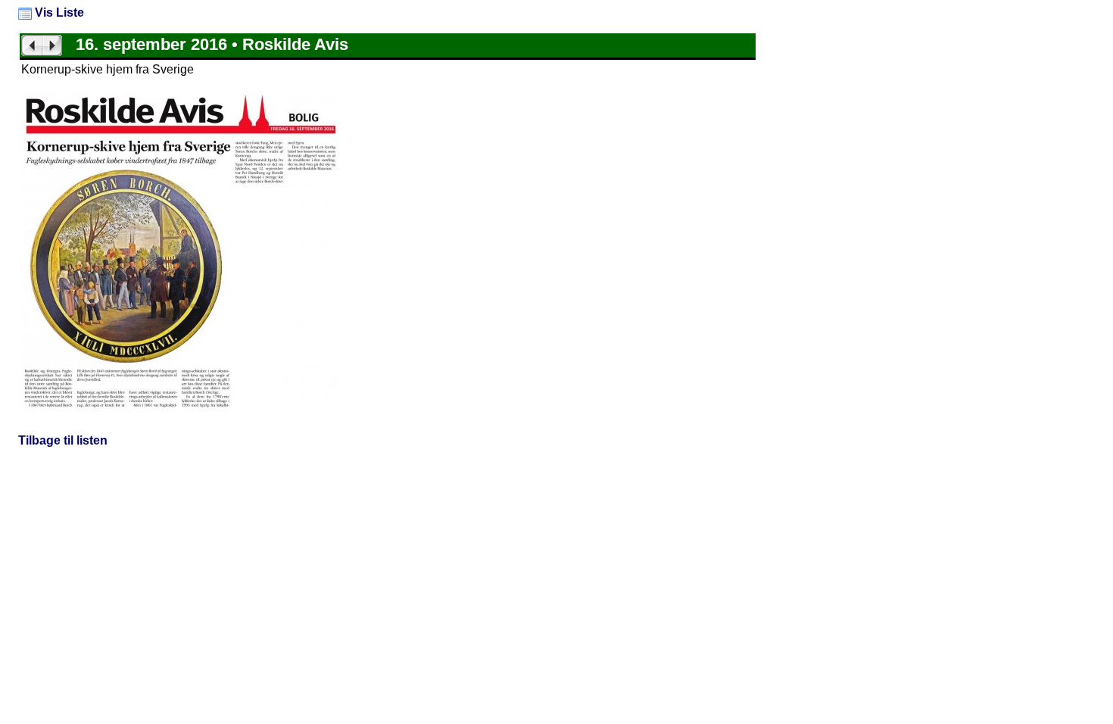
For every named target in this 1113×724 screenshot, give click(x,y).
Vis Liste (58, 12)
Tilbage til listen (63, 440)
